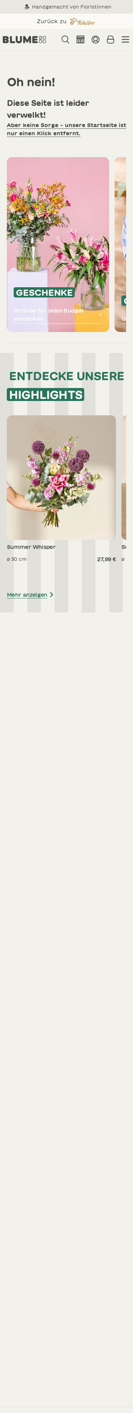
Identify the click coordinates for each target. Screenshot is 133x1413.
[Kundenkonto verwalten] (95, 39)
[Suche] (65, 39)
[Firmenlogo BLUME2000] (24, 39)
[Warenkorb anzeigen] (110, 39)
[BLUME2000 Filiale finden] (80, 39)
